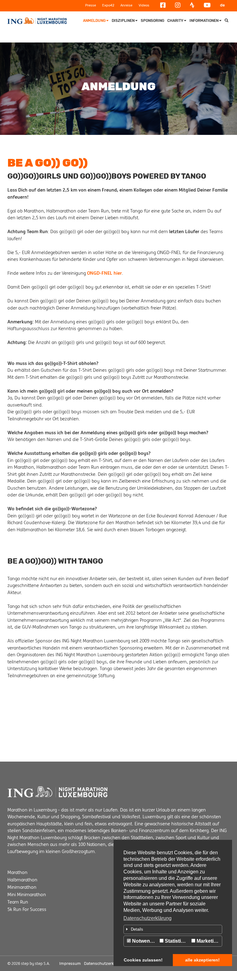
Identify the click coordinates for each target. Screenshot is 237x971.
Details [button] (137, 929)
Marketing (207, 941)
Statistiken (176, 941)
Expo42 (108, 5)
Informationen (203, 20)
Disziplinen (123, 20)
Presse (90, 5)
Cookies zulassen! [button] (143, 959)
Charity (175, 20)
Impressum (70, 963)
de (222, 5)
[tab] (172, 929)
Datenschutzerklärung (147, 918)
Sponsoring (152, 20)
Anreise (126, 5)
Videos (144, 5)
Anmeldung (94, 20)
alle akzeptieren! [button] (202, 959)
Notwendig (144, 941)
